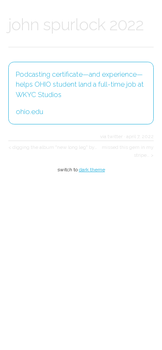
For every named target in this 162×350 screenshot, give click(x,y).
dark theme (92, 170)
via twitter (111, 136)
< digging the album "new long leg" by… (52, 147)
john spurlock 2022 (76, 24)
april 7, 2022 (140, 136)
